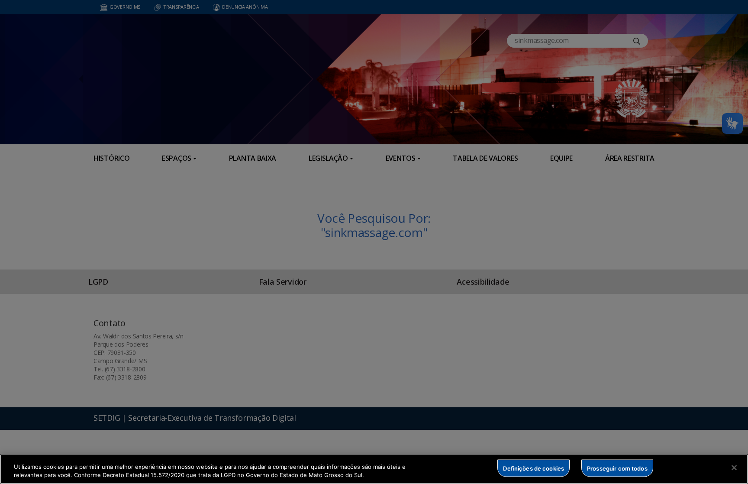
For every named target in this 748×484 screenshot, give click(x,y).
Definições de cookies (533, 468)
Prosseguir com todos (617, 468)
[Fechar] (734, 468)
